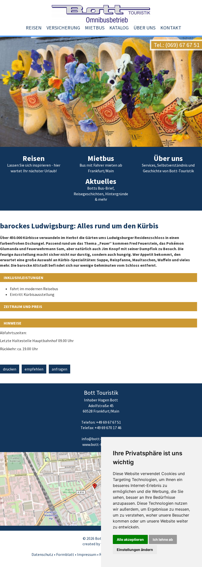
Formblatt (65, 554)
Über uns (144, 27)
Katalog (119, 27)
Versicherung (63, 27)
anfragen (59, 369)
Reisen (34, 27)
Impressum (86, 554)
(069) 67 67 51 (182, 45)
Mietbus (94, 27)
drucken (9, 369)
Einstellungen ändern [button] (135, 549)
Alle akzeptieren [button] (130, 539)
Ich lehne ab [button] (163, 539)
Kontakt (170, 27)
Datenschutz (42, 554)
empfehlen (34, 369)
